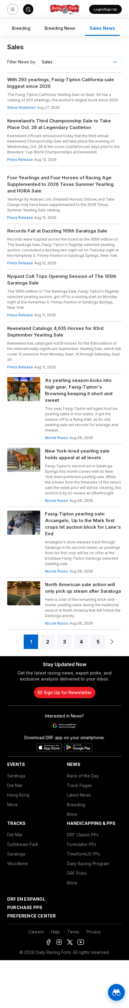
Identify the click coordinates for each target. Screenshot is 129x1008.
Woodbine (17, 863)
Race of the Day (83, 775)
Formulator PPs (81, 844)
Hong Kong (18, 794)
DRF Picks (77, 873)
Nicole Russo (56, 437)
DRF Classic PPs (83, 834)
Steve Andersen (21, 107)
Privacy (93, 931)
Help (55, 931)
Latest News (79, 794)
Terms (73, 931)
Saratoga (16, 775)
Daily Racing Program (88, 863)
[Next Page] (112, 642)
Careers (36, 931)
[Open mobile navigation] (12, 9)
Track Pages (79, 785)
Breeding (76, 804)
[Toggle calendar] (28, 9)
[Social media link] (48, 942)
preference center (31, 915)
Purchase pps (24, 907)
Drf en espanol (26, 899)
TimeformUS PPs (83, 853)
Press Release (20, 159)
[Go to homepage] (65, 9)
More (12, 804)
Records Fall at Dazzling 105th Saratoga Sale (57, 231)
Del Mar (14, 785)
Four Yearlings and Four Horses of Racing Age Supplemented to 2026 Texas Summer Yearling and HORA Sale (60, 184)
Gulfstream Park (22, 844)
